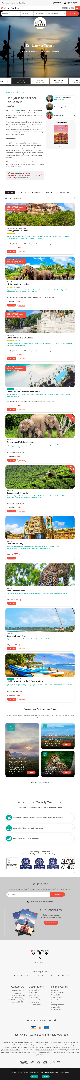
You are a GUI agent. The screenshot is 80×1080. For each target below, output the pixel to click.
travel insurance (66, 1052)
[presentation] (60, 146)
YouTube (46, 953)
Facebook (33, 953)
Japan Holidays (34, 995)
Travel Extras (55, 1000)
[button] (77, 8)
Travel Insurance (56, 997)
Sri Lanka (16, 92)
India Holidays (33, 997)
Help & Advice (59, 986)
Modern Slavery (56, 1009)
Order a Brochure (61, 122)
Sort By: (8, 198)
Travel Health (55, 995)
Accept (34, 1076)
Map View (22, 251)
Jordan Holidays (34, 1002)
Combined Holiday (64, 192)
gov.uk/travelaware (10, 1047)
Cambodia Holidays (35, 1000)
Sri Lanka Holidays (35, 1005)
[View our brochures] (61, 134)
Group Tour (22, 192)
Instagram (40, 953)
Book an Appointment (61, 107)
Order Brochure (51, 923)
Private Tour (36, 192)
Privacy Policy (55, 1007)
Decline (46, 1076)
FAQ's (53, 1002)
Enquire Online (59, 115)
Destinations (36, 986)
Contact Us (17, 986)
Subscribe (37, 175)
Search (72, 14)
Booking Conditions (57, 1005)
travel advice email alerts (44, 1050)
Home (8, 92)
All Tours (10, 192)
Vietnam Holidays (35, 992)
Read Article (31, 772)
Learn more (65, 1072)
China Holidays (34, 990)
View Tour (11, 251)
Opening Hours (40, 971)
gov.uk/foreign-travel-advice (10, 1050)
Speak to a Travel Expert (62, 97)
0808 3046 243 (68, 8)
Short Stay (49, 192)
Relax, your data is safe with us (41, 902)
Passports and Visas (57, 992)
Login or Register (72, 2)
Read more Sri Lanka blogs (40, 782)
